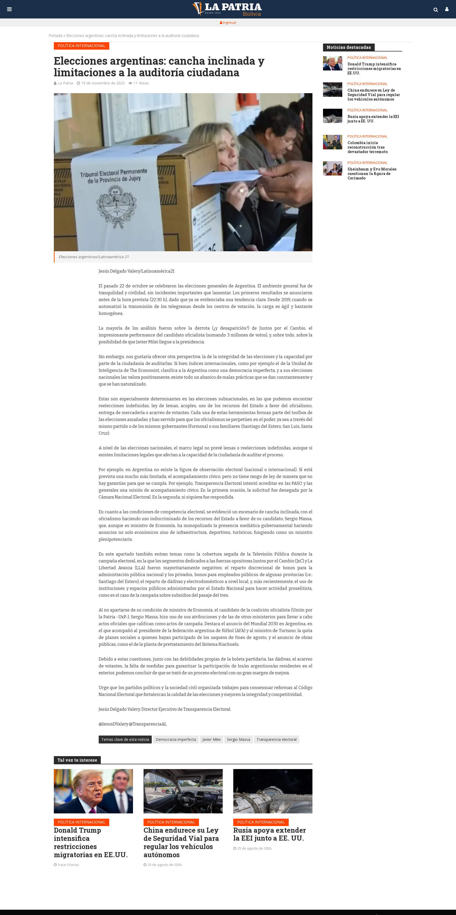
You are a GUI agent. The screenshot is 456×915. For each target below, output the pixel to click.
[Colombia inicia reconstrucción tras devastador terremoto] (332, 142)
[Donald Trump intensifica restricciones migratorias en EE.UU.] (93, 791)
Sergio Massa (238, 739)
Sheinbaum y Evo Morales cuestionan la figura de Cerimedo (372, 173)
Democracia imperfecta (176, 739)
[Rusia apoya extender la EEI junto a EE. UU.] (272, 791)
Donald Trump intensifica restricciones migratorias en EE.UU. (91, 842)
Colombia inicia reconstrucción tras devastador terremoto (368, 147)
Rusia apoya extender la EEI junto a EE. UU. (269, 834)
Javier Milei (211, 739)
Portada (55, 35)
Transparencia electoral (276, 739)
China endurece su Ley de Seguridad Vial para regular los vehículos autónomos (181, 842)
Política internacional (81, 45)
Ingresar (229, 22)
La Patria (65, 83)
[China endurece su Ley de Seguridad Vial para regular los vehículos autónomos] (183, 791)
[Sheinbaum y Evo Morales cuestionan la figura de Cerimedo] (332, 168)
